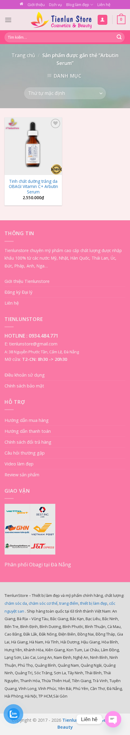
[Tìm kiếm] (119, 37)
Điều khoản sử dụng (25, 375)
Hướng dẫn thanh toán (28, 431)
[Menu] (8, 19)
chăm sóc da (16, 603)
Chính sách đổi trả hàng (28, 442)
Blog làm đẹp (77, 4)
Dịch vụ (55, 4)
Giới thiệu (36, 4)
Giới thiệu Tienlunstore (27, 281)
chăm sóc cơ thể (43, 603)
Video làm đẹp (19, 464)
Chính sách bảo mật (24, 386)
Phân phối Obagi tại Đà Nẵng (38, 564)
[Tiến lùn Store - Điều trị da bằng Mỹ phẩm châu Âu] (61, 19)
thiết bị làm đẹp (93, 603)
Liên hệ (103, 4)
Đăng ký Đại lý (18, 292)
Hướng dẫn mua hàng (27, 420)
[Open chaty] (113, 719)
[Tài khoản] (103, 20)
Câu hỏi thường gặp (25, 453)
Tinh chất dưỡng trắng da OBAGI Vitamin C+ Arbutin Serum (33, 187)
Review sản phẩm (22, 475)
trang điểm (68, 603)
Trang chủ (23, 55)
